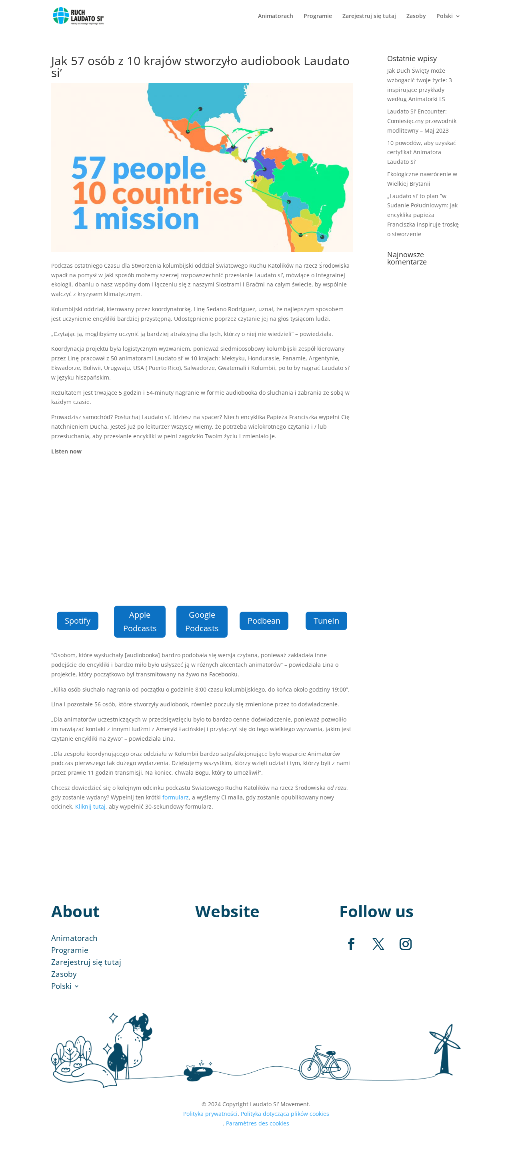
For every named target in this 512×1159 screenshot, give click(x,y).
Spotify (77, 620)
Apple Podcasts (140, 621)
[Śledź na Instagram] (406, 944)
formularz (175, 797)
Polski (444, 16)
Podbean (264, 620)
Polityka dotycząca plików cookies (285, 1113)
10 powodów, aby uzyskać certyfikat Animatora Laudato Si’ (421, 152)
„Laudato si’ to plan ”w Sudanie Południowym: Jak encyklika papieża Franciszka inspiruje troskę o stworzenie (423, 215)
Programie (318, 16)
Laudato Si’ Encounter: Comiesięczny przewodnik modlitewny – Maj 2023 (421, 120)
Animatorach (275, 16)
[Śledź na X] (378, 944)
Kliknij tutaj (90, 806)
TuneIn (326, 620)
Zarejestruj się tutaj (369, 16)
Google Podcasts (202, 621)
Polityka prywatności (210, 1113)
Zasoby (416, 16)
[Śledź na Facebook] (351, 944)
